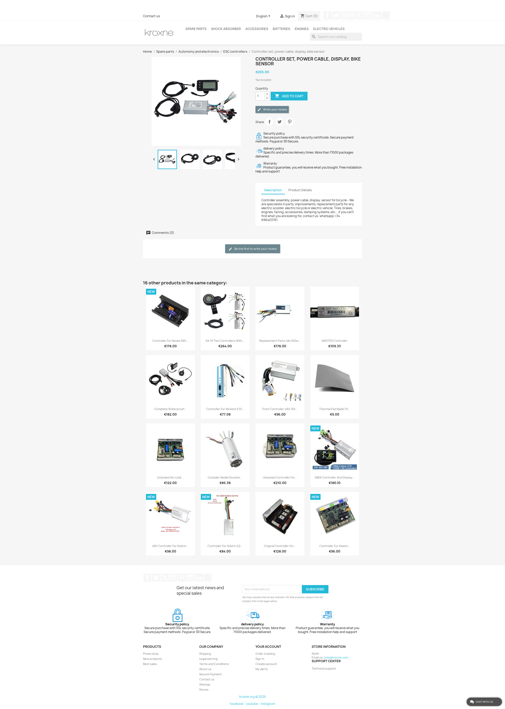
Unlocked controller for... (280, 477)
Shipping (205, 654)
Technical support (324, 668)
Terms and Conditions (214, 664)
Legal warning (208, 659)
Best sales (150, 664)
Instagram (368, 15)
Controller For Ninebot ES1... (225, 409)
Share (269, 122)
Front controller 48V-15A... (280, 409)
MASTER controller (335, 341)
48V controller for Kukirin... (170, 546)
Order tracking (265, 654)
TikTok (386, 15)
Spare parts (196, 29)
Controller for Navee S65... (170, 341)
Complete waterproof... (170, 409)
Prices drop (151, 654)
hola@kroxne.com (336, 657)
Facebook (327, 15)
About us (205, 669)
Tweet (279, 122)
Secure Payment (210, 674)
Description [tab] (273, 190)
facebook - (238, 704)
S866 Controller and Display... (334, 477)
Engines (302, 29)
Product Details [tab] (300, 190)
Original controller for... (280, 546)
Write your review (275, 109)
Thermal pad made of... (334, 409)
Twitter (336, 15)
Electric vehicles (329, 29)
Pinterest (360, 15)
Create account (266, 664)
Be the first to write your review (255, 249)
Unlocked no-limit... (170, 477)
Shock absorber (226, 29)
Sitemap (204, 684)
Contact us (151, 16)
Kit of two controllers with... (225, 341)
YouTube (351, 15)
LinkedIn (377, 15)
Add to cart (289, 96)
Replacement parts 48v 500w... (279, 341)
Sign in (259, 659)
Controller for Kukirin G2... (225, 546)
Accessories (256, 29)
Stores (204, 689)
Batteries (281, 29)
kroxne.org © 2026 (252, 697)
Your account (268, 646)
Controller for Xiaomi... (334, 546)
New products (152, 659)
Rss (343, 15)
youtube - (253, 704)
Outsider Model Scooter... (225, 477)
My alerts (261, 669)
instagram (268, 704)
